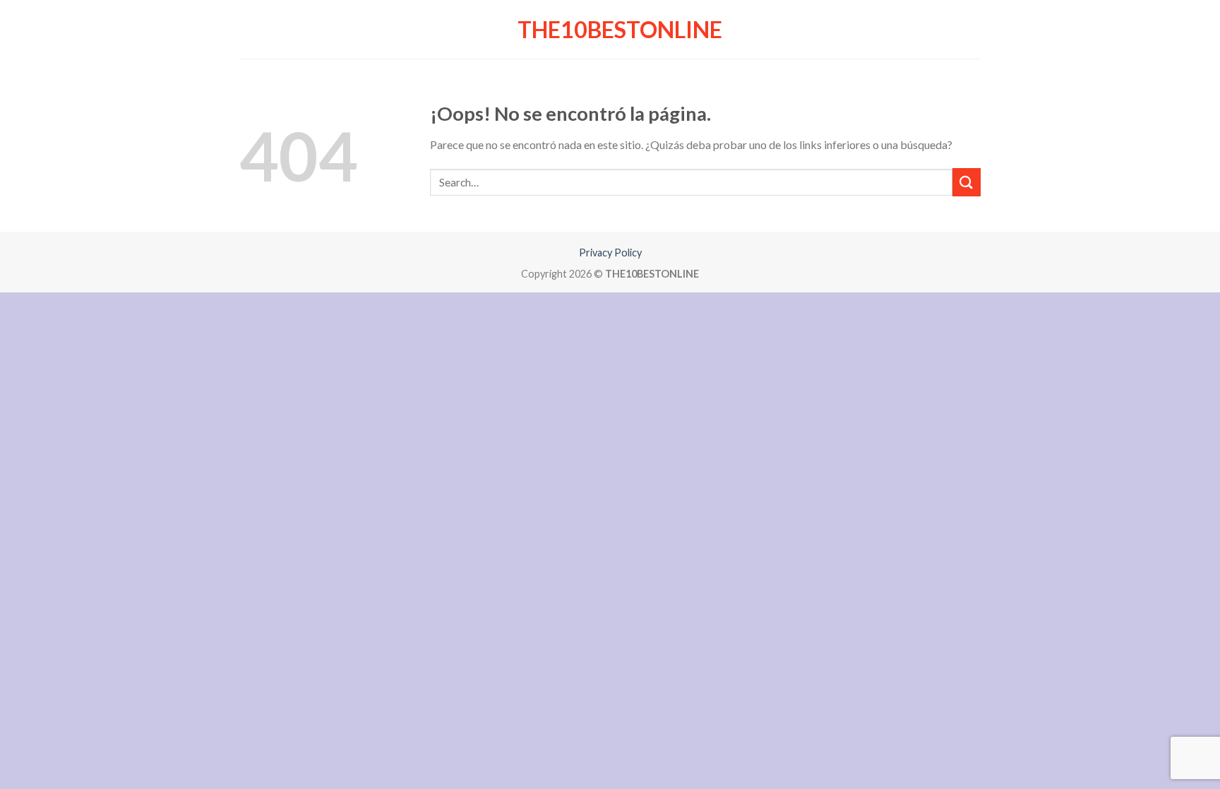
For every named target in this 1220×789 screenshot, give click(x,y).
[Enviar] (966, 182)
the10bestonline (610, 29)
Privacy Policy (610, 253)
